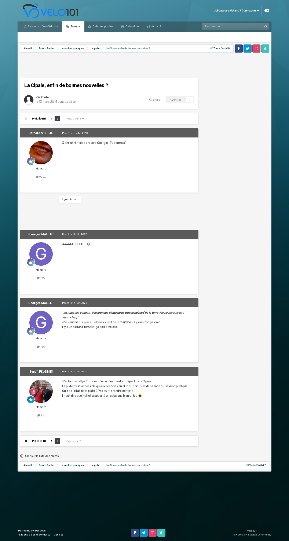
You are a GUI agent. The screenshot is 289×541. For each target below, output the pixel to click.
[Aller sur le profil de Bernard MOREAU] (41, 152)
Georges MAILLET (41, 234)
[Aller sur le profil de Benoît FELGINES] (41, 391)
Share (156, 99)
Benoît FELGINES (41, 371)
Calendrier (132, 26)
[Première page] (26, 118)
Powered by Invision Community (252, 534)
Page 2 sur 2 (74, 118)
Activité (156, 26)
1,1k (42, 415)
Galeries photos (102, 26)
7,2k (42, 278)
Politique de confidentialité (34, 534)
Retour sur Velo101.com (42, 26)
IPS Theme (24, 530)
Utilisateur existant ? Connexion (235, 10)
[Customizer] (266, 10)
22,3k (42, 177)
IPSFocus (40, 530)
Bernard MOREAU (41, 133)
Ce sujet (252, 26)
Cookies (58, 534)
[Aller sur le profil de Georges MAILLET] (41, 254)
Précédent (39, 118)
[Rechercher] (266, 26)
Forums (75, 26)
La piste (70, 102)
